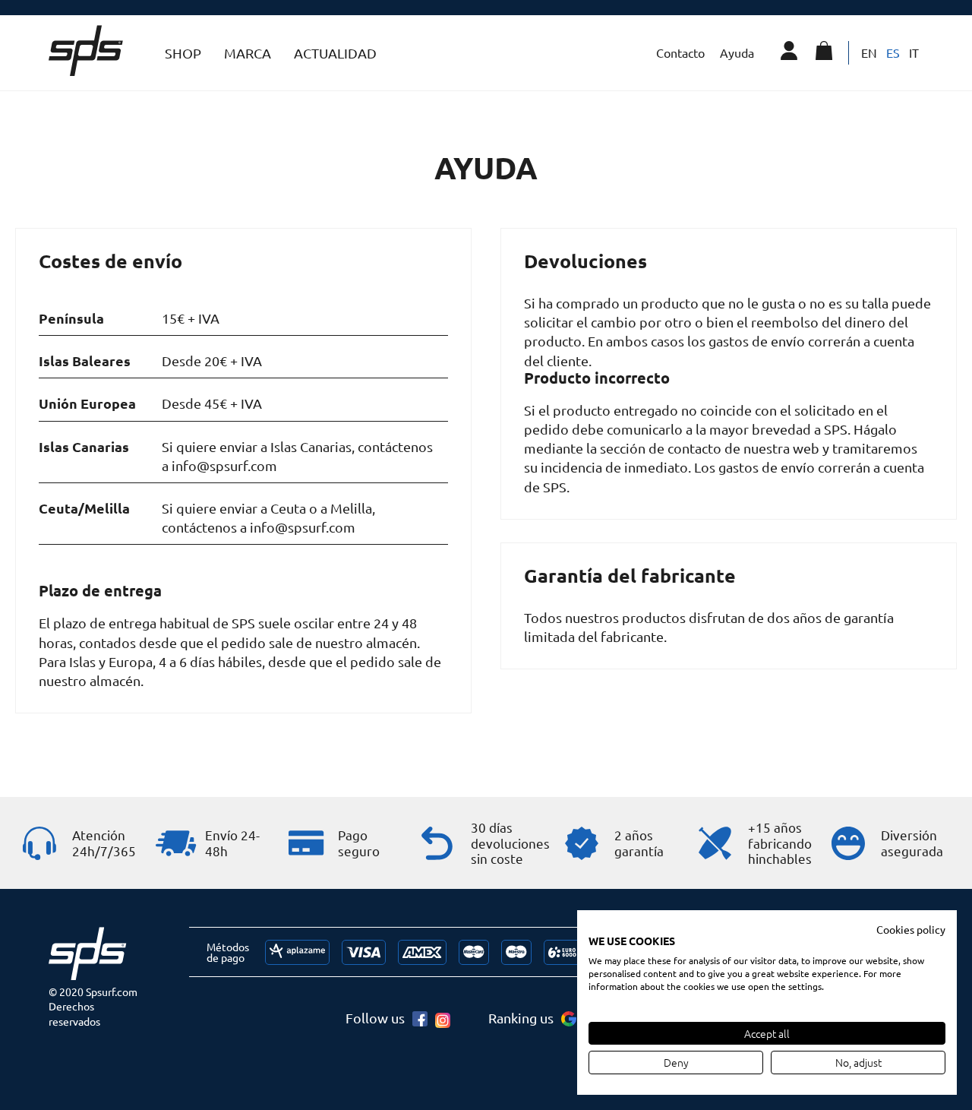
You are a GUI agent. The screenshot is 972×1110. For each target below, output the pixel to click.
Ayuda (737, 52)
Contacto (680, 52)
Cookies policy (910, 929)
